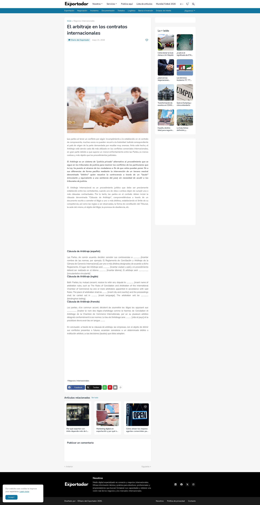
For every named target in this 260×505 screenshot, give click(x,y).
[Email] (115, 387)
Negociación (82, 10)
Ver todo (94, 397)
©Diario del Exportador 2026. (89, 501)
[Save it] (146, 40)
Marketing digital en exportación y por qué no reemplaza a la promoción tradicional (107, 430)
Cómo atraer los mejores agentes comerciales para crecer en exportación (137, 430)
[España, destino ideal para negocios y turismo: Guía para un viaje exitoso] (166, 117)
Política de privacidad (176, 501)
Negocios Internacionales (84, 21)
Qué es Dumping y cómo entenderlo (184, 104)
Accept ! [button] (11, 497)
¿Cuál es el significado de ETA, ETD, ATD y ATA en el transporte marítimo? (184, 54)
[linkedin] (175, 484)
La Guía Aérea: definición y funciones (182, 129)
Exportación (69, 10)
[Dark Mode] (181, 4)
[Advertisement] (107, 64)
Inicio (69, 21)
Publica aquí (127, 4)
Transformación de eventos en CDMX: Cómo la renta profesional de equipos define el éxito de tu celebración (165, 104)
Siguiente (145, 466)
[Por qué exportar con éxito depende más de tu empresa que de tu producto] (77, 414)
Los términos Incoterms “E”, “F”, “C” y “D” (184, 79)
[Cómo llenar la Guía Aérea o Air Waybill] (166, 42)
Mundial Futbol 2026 (166, 4)
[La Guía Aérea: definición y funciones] (185, 117)
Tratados (121, 10)
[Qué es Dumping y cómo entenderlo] (185, 92)
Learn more (24, 491)
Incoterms (94, 10)
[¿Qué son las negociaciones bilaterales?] (166, 67)
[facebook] (181, 484)
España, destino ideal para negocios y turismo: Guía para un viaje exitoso (166, 129)
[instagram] (193, 484)
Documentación (108, 10)
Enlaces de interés (163, 10)
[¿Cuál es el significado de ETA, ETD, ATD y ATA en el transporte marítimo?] (185, 42)
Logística (131, 10)
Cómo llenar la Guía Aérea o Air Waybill (165, 54)
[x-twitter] (187, 484)
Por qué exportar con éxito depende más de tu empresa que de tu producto (77, 430)
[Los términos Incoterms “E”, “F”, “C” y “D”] (185, 67)
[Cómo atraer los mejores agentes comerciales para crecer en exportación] (137, 414)
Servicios (111, 4)
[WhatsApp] (104, 387)
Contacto (192, 501)
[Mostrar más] (120, 387)
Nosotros (96, 4)
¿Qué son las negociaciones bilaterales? (163, 79)
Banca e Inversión (145, 10)
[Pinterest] (110, 387)
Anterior (69, 466)
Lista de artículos (144, 4)
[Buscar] (193, 4)
